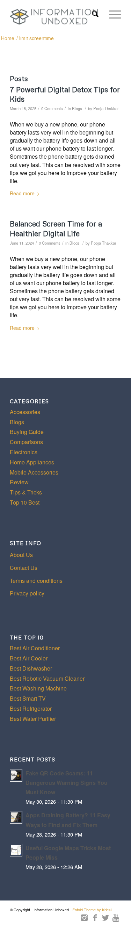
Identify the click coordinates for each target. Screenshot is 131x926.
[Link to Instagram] (84, 917)
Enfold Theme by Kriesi (91, 909)
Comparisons (26, 442)
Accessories (25, 412)
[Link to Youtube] (116, 917)
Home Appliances (32, 462)
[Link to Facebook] (95, 917)
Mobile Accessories (34, 472)
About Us (21, 555)
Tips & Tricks (26, 492)
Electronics (23, 452)
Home (7, 38)
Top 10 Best (24, 502)
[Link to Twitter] (105, 917)
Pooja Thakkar (106, 108)
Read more (22, 193)
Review (19, 482)
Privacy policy (27, 593)
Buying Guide (27, 432)
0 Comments (52, 108)
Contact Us (23, 568)
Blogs (77, 108)
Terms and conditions (36, 581)
